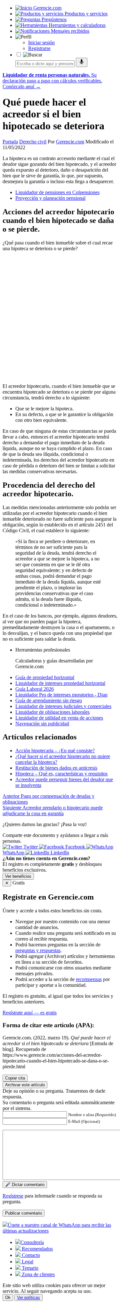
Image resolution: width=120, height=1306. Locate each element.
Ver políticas (28, 1297)
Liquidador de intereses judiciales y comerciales (63, 706)
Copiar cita (15, 1078)
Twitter (30, 846)
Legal (26, 1261)
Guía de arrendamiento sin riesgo (48, 700)
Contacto (30, 1255)
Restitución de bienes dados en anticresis (56, 768)
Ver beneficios (18, 876)
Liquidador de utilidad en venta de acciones (59, 718)
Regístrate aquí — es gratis (30, 1012)
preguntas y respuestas (37, 950)
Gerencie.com (70, 141)
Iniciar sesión (41, 42)
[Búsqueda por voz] (81, 62)
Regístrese (13, 1196)
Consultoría (32, 1242)
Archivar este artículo (25, 1084)
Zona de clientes (37, 1274)
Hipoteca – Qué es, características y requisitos (61, 773)
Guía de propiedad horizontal (44, 677)
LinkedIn (59, 852)
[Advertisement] (60, 317)
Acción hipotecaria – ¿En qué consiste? (55, 750)
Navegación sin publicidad (42, 723)
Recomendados (36, 1248)
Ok (8, 1297)
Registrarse (39, 48)
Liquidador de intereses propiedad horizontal (60, 683)
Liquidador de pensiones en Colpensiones (57, 192)
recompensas (89, 979)
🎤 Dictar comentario (24, 1184)
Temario (29, 1268)
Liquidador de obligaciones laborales (52, 712)
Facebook (75, 846)
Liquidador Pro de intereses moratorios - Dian (61, 694)
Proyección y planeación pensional (50, 198)
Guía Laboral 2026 (34, 689)
